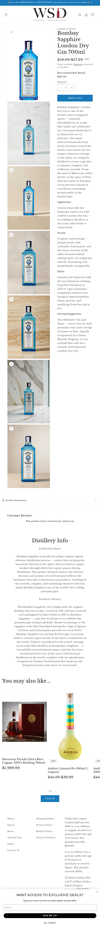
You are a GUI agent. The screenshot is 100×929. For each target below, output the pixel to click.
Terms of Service (46, 837)
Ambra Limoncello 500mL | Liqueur (68, 770)
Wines (11, 818)
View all (50, 798)
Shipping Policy (45, 818)
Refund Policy (44, 831)
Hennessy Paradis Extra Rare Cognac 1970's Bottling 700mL (24, 761)
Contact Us (13, 850)
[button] (6, 14)
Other (10, 844)
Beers (10, 831)
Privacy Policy (44, 825)
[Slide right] (56, 791)
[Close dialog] (97, 891)
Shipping (77, 64)
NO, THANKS (50, 923)
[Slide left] (44, 791)
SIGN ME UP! (50, 916)
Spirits (11, 825)
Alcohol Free (14, 837)
